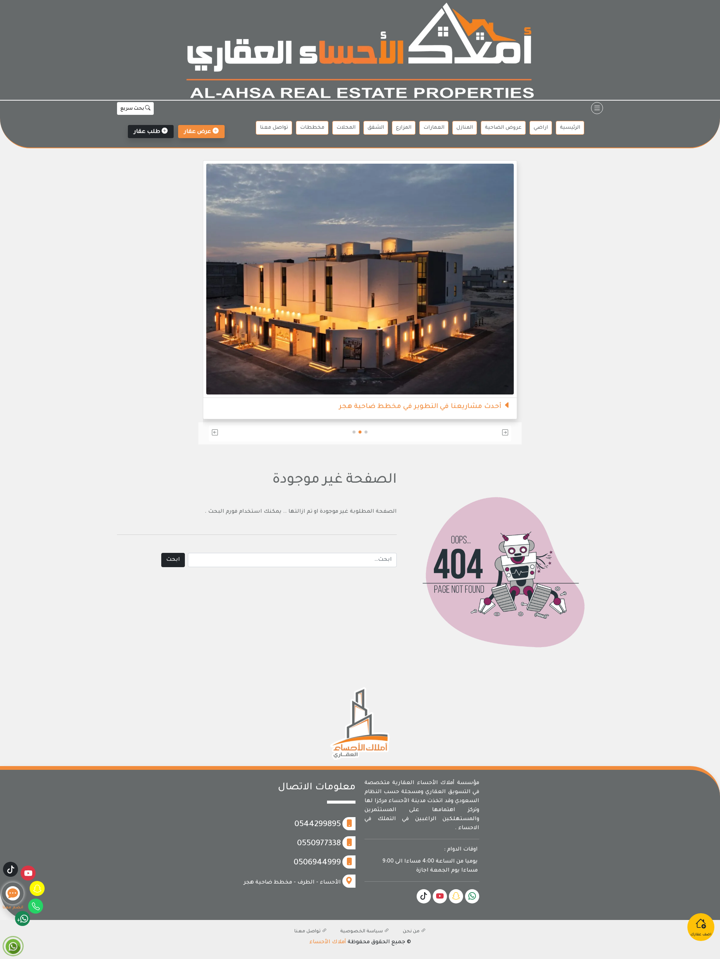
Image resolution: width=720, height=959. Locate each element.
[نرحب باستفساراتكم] (351, 264)
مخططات (312, 128)
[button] (462, 433)
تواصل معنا (274, 128)
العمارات (433, 128)
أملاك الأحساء (327, 942)
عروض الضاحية (503, 128)
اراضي (541, 128)
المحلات (346, 128)
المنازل (464, 128)
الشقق (376, 128)
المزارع (403, 128)
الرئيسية (570, 128)
